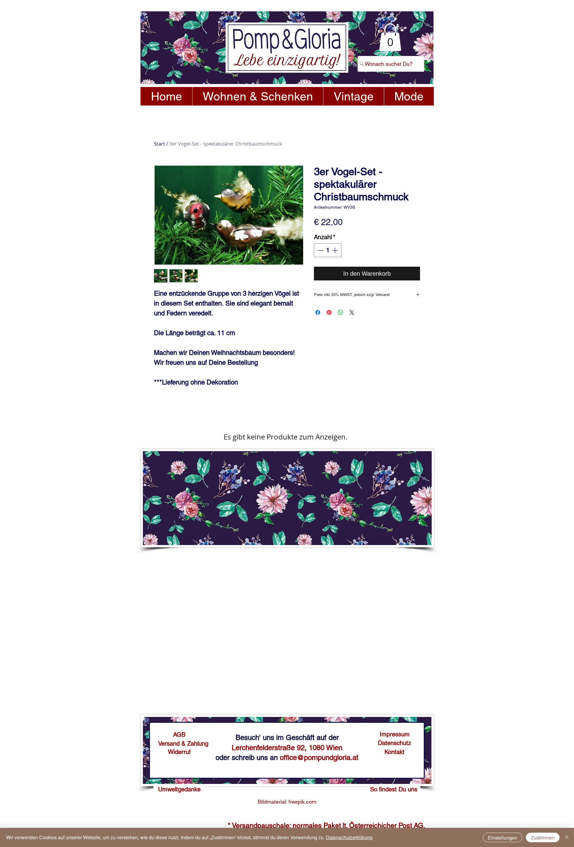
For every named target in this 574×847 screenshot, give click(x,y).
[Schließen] (566, 837)
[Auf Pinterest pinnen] (329, 312)
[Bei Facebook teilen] (317, 312)
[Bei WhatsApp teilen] (340, 312)
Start (159, 144)
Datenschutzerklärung (349, 837)
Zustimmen (543, 837)
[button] (390, 37)
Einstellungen (502, 837)
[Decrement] (320, 250)
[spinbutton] (327, 250)
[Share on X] (351, 312)
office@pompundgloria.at (319, 757)
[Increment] (335, 250)
